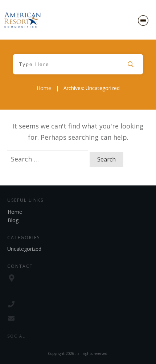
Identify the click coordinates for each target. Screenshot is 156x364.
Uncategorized (24, 248)
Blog (13, 220)
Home (15, 211)
